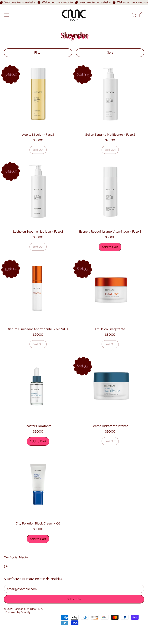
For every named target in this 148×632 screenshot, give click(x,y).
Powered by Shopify (17, 612)
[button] (133, 15)
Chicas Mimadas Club (28, 609)
